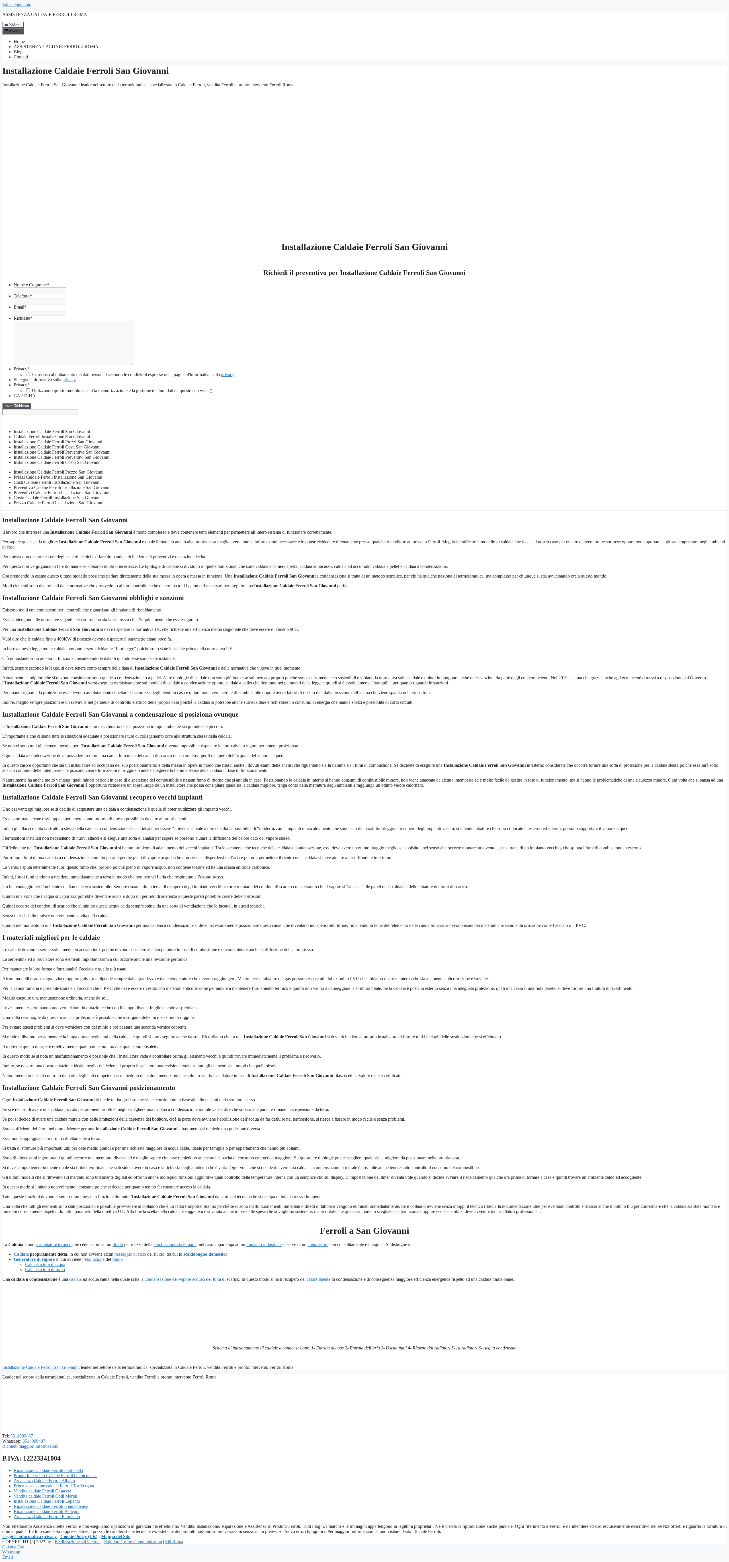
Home (19, 41)
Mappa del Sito (115, 1536)
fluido (117, 1244)
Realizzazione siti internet (78, 1541)
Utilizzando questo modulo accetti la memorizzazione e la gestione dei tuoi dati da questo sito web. (122, 390)
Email (20, 307)
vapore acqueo (192, 1279)
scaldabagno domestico (205, 1254)
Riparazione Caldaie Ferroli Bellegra (46, 1511)
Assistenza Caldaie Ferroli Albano (44, 1480)
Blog (18, 51)
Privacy (22, 368)
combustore (318, 1244)
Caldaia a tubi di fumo (45, 1269)
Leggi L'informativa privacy (29, 1536)
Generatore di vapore (34, 1259)
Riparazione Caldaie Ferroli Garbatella (48, 1470)
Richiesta (23, 318)
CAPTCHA (25, 395)
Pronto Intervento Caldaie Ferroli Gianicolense (55, 1475)
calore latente (318, 1279)
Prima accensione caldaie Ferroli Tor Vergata (54, 1485)
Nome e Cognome (31, 284)
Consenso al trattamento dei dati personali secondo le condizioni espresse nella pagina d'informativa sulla (133, 374)
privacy (227, 374)
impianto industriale (264, 1244)
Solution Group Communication (133, 1541)
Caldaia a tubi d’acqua (45, 1264)
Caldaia (21, 1254)
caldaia (75, 1279)
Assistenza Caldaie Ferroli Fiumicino (47, 1516)
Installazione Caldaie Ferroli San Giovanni (40, 1367)
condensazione (158, 1279)
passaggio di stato (130, 1254)
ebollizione (95, 1259)
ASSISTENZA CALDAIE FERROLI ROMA (44, 14)
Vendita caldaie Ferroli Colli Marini (45, 1496)
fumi (217, 1279)
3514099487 (21, 1435)
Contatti (21, 56)
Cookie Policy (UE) (78, 1536)
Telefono (23, 295)
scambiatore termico (53, 1244)
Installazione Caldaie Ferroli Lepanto (47, 1501)
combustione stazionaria (174, 1244)
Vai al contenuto (16, 4)
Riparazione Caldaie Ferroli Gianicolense (51, 1506)
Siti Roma (174, 1541)
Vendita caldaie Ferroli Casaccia (42, 1490)
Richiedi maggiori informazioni (30, 1446)
